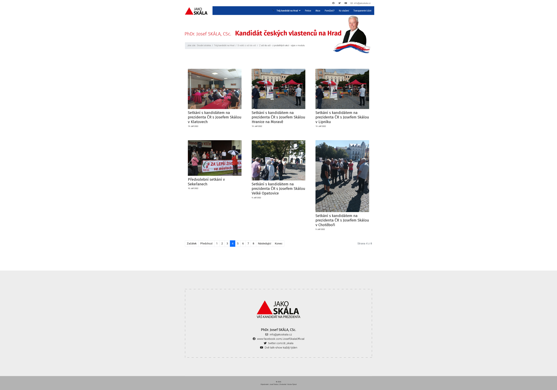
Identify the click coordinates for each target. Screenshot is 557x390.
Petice (308, 10)
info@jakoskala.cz (362, 3)
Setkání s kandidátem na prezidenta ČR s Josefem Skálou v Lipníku (342, 117)
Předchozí (206, 243)
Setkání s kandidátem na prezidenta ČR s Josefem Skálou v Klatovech (214, 117)
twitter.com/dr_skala (280, 343)
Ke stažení (344, 10)
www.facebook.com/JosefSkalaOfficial (280, 339)
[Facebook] (334, 3)
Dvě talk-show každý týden (281, 347)
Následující (264, 243)
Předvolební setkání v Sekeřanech (206, 181)
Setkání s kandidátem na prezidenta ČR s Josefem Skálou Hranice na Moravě (278, 117)
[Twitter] (340, 3)
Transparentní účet (362, 10)
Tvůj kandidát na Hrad (287, 10)
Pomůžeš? (329, 10)
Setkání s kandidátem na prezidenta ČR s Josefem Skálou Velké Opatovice (278, 189)
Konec (278, 243)
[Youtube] (346, 3)
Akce (317, 10)
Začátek (192, 243)
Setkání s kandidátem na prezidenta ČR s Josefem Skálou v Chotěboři (342, 220)
